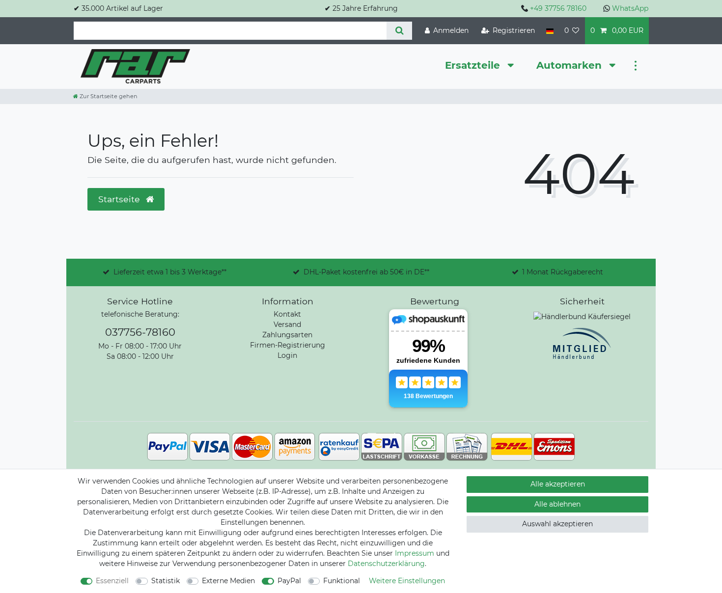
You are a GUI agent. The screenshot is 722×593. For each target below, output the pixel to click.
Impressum (414, 553)
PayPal (289, 580)
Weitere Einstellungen (407, 580)
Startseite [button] (120, 199)
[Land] (549, 30)
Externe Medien (228, 580)
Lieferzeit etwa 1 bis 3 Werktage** (169, 272)
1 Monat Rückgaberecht (562, 272)
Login (287, 355)
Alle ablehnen (557, 504)
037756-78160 (140, 332)
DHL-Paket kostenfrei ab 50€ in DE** (366, 272)
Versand (287, 324)
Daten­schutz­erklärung (386, 563)
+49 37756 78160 (558, 8)
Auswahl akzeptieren (557, 523)
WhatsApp (630, 8)
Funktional (341, 580)
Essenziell (112, 580)
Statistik (165, 580)
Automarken (570, 65)
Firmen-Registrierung (287, 345)
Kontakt (287, 314)
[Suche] (399, 31)
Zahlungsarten (287, 334)
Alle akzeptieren (557, 484)
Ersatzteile (474, 65)
